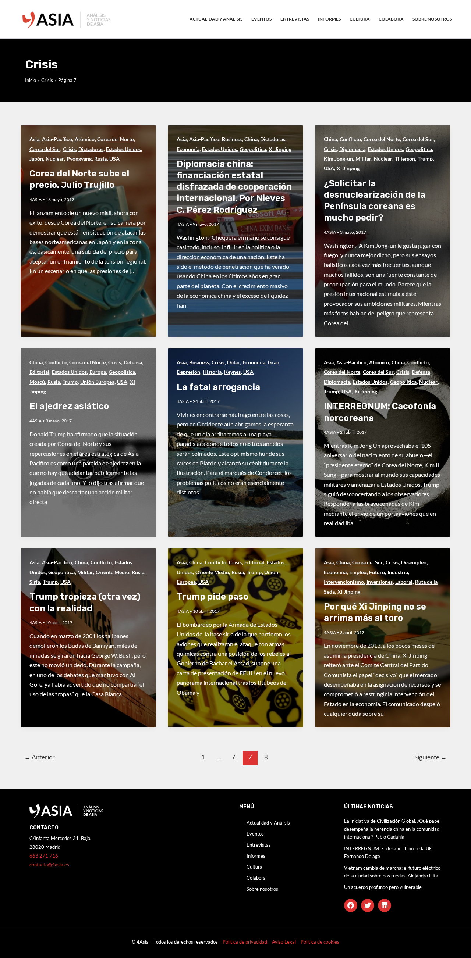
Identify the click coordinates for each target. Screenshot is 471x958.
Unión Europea (97, 382)
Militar (363, 159)
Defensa (133, 362)
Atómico (85, 139)
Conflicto (350, 139)
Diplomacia (352, 149)
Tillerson (405, 159)
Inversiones (379, 582)
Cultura (360, 19)
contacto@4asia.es (49, 865)
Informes (329, 19)
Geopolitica (253, 149)
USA (114, 159)
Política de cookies (320, 942)
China (251, 139)
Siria (34, 582)
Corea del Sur (44, 149)
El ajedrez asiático (69, 406)
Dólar (233, 362)
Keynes (232, 372)
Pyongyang (79, 159)
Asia (34, 139)
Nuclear (55, 159)
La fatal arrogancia (218, 387)
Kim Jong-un (338, 159)
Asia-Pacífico (57, 139)
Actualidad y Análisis (216, 19)
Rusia (100, 159)
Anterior (39, 757)
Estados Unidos (123, 149)
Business (232, 139)
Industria (397, 572)
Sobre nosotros (432, 19)
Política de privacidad (245, 942)
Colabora (391, 19)
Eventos (261, 19)
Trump (425, 159)
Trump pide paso (212, 596)
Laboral (403, 582)
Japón (36, 159)
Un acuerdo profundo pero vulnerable (383, 887)
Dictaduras (90, 149)
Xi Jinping (280, 149)
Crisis (69, 149)
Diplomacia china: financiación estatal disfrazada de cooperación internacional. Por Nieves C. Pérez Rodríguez (234, 187)
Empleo (357, 572)
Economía (188, 149)
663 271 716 (43, 856)
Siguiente (430, 757)
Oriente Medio (112, 572)
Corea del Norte (115, 139)
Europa (97, 372)
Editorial (39, 372)
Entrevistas (294, 19)
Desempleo (413, 562)
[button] (350, 905)
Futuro (377, 572)
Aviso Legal (284, 942)
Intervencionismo (344, 582)
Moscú (37, 382)
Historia (212, 372)
